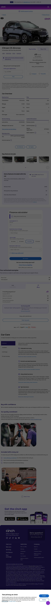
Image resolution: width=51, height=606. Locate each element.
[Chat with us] (48, 603)
